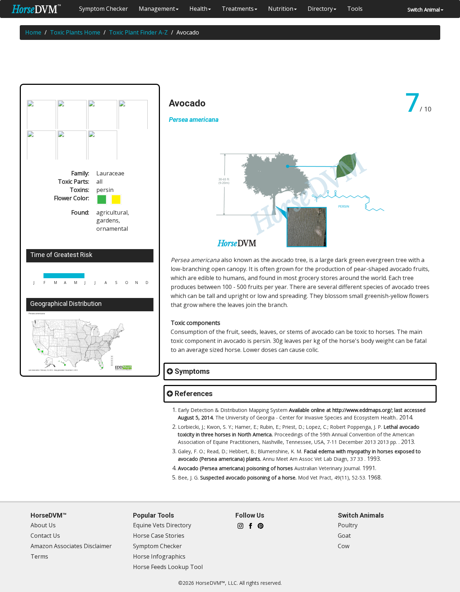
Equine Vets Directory (162, 525)
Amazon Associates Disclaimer (71, 546)
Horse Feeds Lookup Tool (168, 567)
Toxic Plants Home (75, 32)
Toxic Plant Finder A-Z (138, 32)
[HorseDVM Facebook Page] (250, 525)
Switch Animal (424, 9)
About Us (43, 525)
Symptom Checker (103, 9)
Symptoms (192, 371)
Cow (343, 546)
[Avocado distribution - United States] (89, 341)
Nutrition (280, 9)
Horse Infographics (159, 556)
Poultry (348, 525)
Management (157, 9)
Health (198, 9)
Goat (344, 536)
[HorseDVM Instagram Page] (240, 525)
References (194, 393)
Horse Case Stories (158, 536)
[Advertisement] (233, 63)
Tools (355, 9)
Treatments (238, 9)
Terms (39, 556)
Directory (320, 9)
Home (33, 32)
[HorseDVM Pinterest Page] (260, 525)
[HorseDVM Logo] (36, 8)
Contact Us (45, 536)
